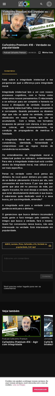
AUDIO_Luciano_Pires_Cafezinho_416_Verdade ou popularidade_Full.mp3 (26, 245)
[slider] (27, 31)
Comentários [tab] (9, 71)
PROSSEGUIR (40, 389)
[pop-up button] (46, 35)
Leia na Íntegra (19, 385)
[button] (4, 35)
